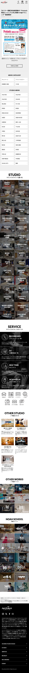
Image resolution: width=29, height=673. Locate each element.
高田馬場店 (18, 113)
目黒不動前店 (5, 158)
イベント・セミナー (20, 79)
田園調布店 (18, 154)
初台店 (3, 126)
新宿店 (17, 108)
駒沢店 (3, 145)
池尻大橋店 (18, 145)
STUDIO (4, 647)
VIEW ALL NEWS (14, 65)
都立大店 (4, 140)
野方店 (3, 136)
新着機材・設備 (5, 84)
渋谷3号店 (4, 99)
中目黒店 (18, 158)
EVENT (4, 663)
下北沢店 (18, 126)
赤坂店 (17, 149)
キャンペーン (5, 79)
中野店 (3, 131)
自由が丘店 (18, 136)
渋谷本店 (18, 99)
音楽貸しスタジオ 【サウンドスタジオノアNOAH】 (10, 598)
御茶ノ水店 (18, 122)
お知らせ (23, 598)
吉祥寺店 (18, 131)
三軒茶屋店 (18, 140)
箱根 (17, 163)
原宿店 (3, 108)
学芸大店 (4, 154)
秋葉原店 (4, 122)
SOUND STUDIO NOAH (8, 643)
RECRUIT (4, 655)
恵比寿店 (4, 104)
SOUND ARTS (5, 163)
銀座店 (3, 149)
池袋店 (3, 117)
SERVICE (4, 651)
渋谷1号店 (4, 94)
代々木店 (18, 104)
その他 (17, 84)
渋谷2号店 (18, 94)
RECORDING (5, 659)
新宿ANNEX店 (5, 113)
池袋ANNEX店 (19, 117)
